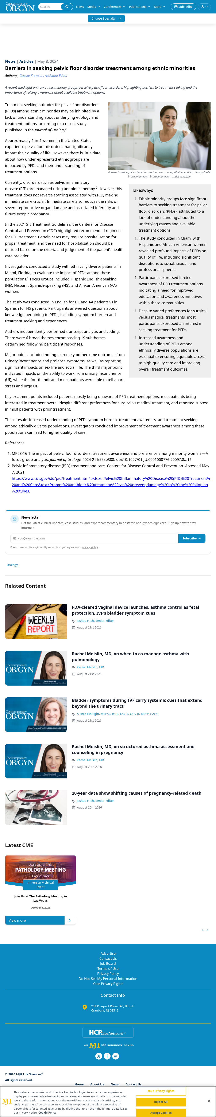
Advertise (108, 953)
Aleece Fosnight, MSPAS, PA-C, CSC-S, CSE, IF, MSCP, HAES (117, 714)
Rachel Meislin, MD (90, 667)
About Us (97, 1084)
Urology (12, 565)
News (80, 7)
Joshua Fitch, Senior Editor (95, 621)
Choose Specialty (103, 18)
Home (79, 1084)
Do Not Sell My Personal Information (108, 978)
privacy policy (90, 547)
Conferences (113, 7)
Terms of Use (108, 968)
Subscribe (189, 538)
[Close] (209, 1101)
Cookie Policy (47, 1112)
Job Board (108, 963)
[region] (108, 1101)
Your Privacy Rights (108, 983)
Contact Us (108, 958)
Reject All (160, 1102)
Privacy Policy (108, 973)
